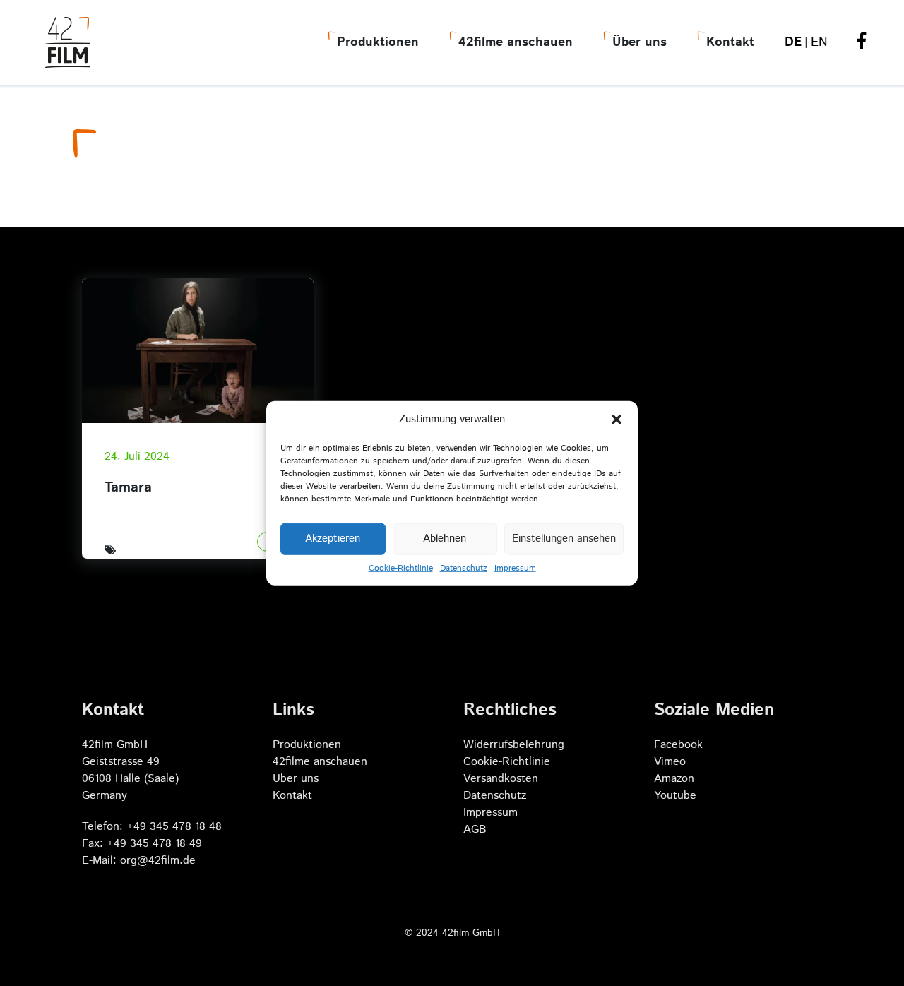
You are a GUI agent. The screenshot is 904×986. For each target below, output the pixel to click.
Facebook (678, 745)
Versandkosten (500, 779)
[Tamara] (198, 350)
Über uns (639, 42)
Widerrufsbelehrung (513, 745)
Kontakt (730, 42)
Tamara (128, 487)
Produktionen (378, 42)
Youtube (675, 796)
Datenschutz (463, 568)
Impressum (515, 568)
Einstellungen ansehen (564, 538)
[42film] (67, 42)
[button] (616, 419)
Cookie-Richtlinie (401, 568)
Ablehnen (444, 538)
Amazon (674, 779)
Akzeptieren (332, 538)
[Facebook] (861, 43)
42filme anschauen (515, 42)
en (819, 42)
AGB (475, 829)
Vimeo (670, 762)
